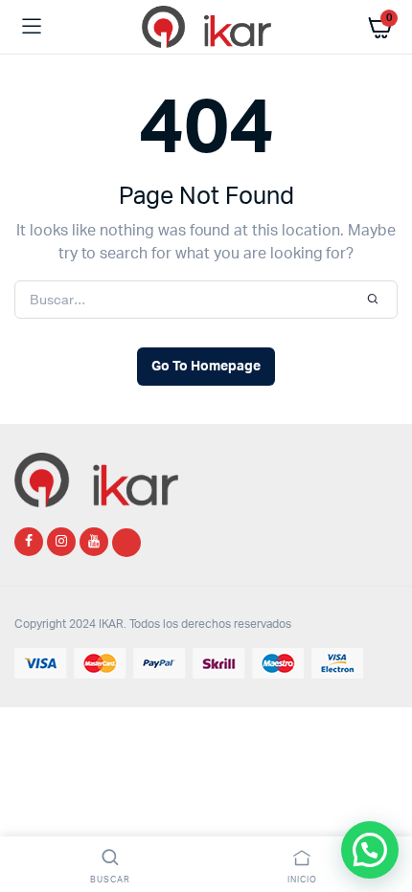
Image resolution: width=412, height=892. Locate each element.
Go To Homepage (206, 366)
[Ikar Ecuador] (206, 27)
